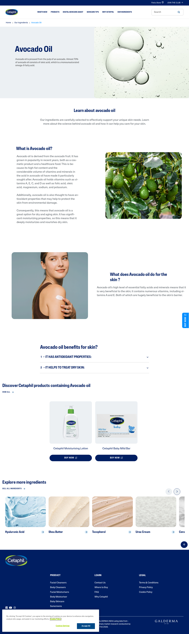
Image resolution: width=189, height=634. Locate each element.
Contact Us (100, 583)
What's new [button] (42, 12)
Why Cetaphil (101, 597)
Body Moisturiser (58, 597)
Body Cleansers (58, 587)
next (177, 493)
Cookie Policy (145, 592)
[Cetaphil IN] (16, 560)
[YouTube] (10, 608)
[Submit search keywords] (178, 12)
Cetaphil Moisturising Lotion (70, 448)
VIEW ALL (6, 392)
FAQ (96, 592)
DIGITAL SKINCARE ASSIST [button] (73, 12)
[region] (50, 621)
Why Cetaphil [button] (108, 12)
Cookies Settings (62, 626)
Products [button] (55, 12)
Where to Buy (101, 587)
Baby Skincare (57, 602)
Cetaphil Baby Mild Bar (116, 448)
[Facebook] (7, 608)
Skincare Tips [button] (93, 12)
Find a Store (156, 3)
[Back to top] (184, 544)
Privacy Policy (146, 587)
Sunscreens (56, 606)
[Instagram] (14, 608)
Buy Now (69, 458)
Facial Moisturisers (59, 592)
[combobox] (167, 12)
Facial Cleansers (58, 583)
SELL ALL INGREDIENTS (12, 489)
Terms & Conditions (148, 583)
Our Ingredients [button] (124, 12)
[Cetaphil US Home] (12, 12)
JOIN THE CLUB (173, 3)
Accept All (86, 626)
